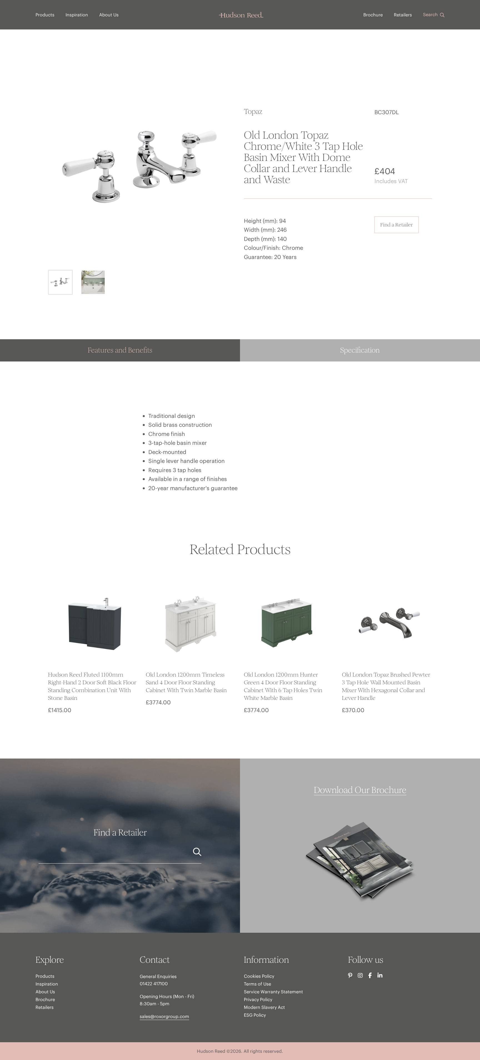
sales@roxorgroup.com (164, 1016)
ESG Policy (255, 1015)
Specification (360, 350)
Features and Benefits (120, 350)
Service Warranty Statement (273, 991)
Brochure (373, 15)
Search (431, 14)
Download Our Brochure (360, 790)
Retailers (403, 15)
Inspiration (77, 15)
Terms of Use (257, 984)
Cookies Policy (259, 976)
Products (45, 15)
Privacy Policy (258, 999)
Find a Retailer (396, 224)
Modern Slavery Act (264, 1007)
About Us (109, 15)
